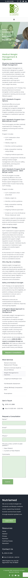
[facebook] (17, 1)
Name (4, 419)
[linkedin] (26, 1)
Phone (5, 436)
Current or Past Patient (12, 451)
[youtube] (23, 1)
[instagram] (20, 1)
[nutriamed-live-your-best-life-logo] (14, 5)
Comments (6, 454)
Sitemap (17, 572)
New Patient (8, 448)
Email (4, 427)
